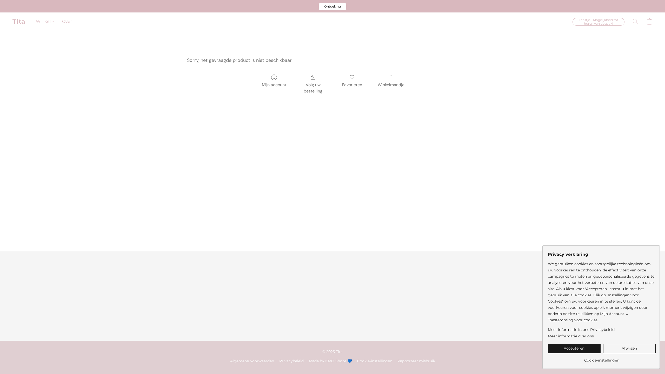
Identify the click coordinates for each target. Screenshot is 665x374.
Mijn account (274, 85)
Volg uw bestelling (313, 88)
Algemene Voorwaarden (252, 361)
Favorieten (352, 85)
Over (67, 21)
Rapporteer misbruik (416, 361)
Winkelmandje (391, 85)
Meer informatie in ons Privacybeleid (581, 329)
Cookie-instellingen (374, 361)
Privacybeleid (291, 361)
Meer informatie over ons (571, 336)
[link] (602, 358)
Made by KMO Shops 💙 (330, 361)
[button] (332, 6)
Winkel (44, 21)
